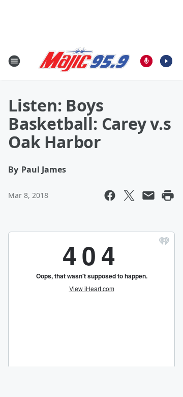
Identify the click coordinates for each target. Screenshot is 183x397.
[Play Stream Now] (166, 61)
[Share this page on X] (129, 195)
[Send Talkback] (146, 61)
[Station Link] (84, 61)
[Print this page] (168, 195)
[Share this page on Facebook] (110, 195)
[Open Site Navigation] (14, 61)
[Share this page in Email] (148, 195)
